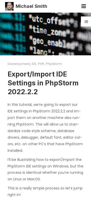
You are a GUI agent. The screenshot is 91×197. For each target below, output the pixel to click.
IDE (34, 63)
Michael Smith (31, 6)
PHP (41, 63)
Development (19, 63)
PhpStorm (54, 63)
